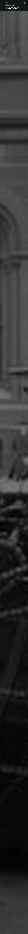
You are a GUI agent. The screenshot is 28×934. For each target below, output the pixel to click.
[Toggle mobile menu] (25, 3)
